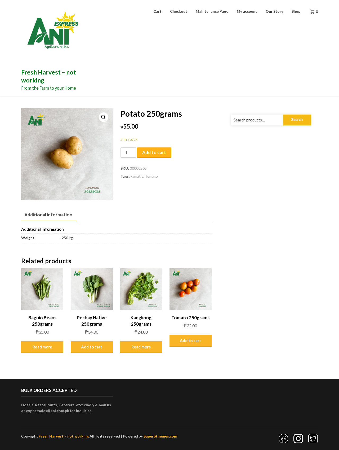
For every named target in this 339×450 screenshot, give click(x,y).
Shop (296, 11)
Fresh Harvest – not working (64, 436)
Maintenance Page (212, 11)
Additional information (48, 214)
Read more (42, 346)
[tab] (48, 215)
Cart (157, 11)
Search (297, 119)
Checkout (178, 11)
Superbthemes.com (160, 436)
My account (247, 11)
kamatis (137, 176)
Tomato (151, 176)
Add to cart (154, 152)
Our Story (274, 11)
